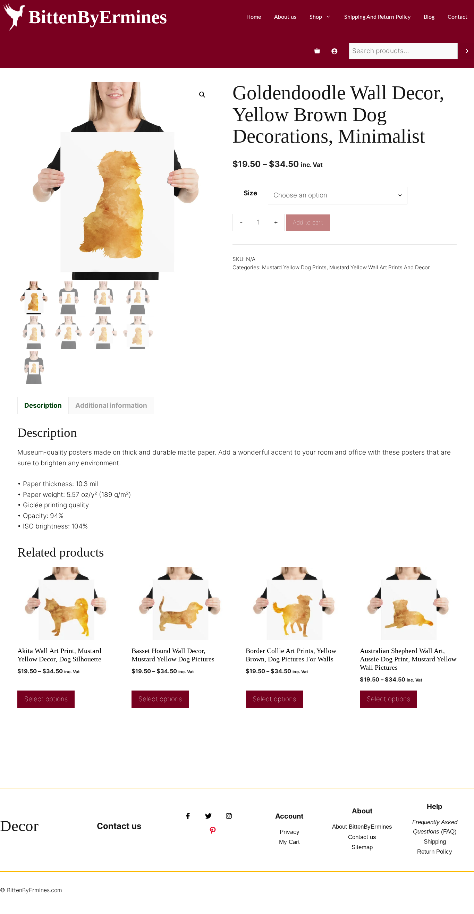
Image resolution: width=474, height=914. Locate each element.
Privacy (289, 832)
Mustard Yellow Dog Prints (294, 267)
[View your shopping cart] (317, 51)
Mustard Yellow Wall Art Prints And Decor (379, 267)
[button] (202, 94)
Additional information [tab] (111, 405)
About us (285, 17)
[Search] (467, 51)
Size (250, 193)
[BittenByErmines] (14, 17)
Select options (46, 699)
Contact (457, 17)
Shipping (435, 841)
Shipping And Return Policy (377, 17)
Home (253, 17)
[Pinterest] (213, 830)
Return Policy (434, 851)
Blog (429, 17)
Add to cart (308, 222)
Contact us (119, 826)
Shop (316, 17)
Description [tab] (43, 405)
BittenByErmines (97, 17)
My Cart (289, 842)
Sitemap (362, 847)
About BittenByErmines (362, 826)
